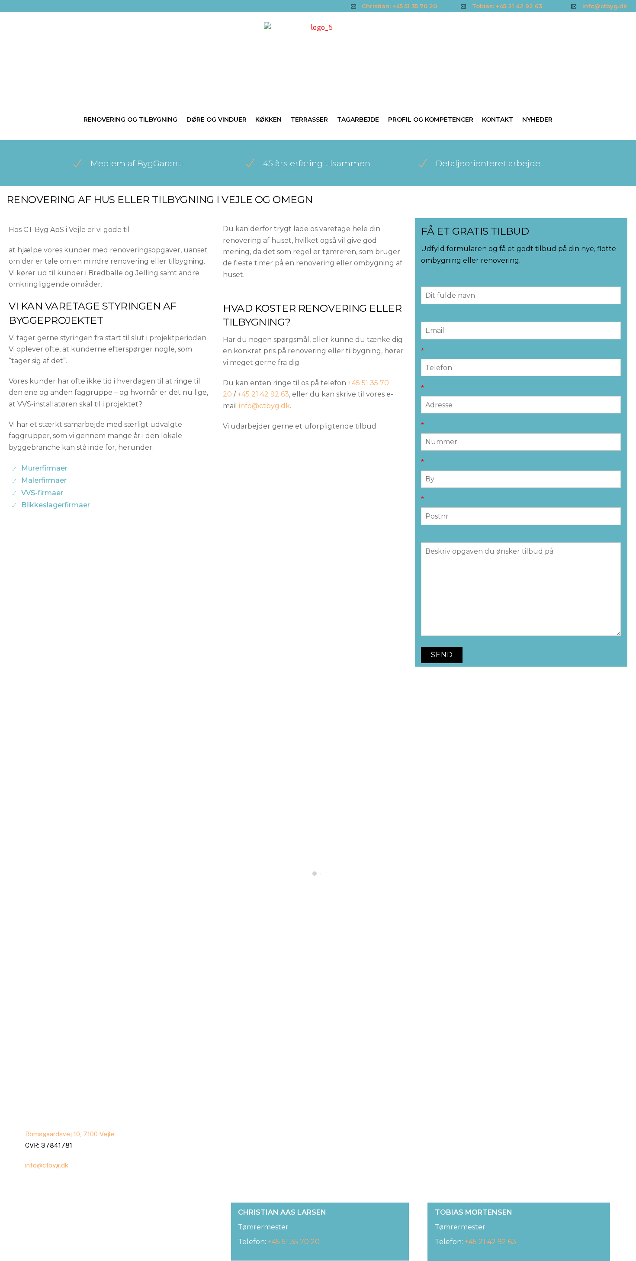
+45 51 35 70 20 (294, 1242)
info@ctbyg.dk (264, 406)
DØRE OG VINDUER (216, 119)
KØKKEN (268, 119)
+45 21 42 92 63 (263, 394)
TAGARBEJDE (358, 119)
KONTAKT (497, 119)
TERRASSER (309, 119)
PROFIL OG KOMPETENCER (430, 119)
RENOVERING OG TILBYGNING (130, 119)
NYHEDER (537, 119)
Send (442, 655)
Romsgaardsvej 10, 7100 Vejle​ (70, 1134)
